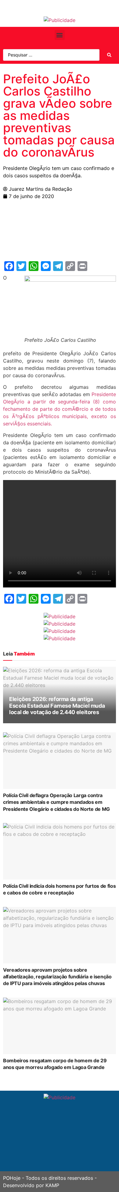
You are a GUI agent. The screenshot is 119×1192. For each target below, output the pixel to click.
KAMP (52, 1185)
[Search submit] (109, 55)
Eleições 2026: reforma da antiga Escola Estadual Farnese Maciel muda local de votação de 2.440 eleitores (57, 705)
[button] (60, 35)
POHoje (11, 1178)
